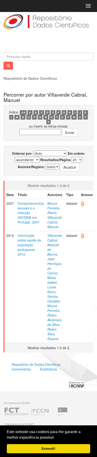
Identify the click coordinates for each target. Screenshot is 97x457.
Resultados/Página (55, 159)
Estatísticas (48, 369)
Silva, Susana (53, 336)
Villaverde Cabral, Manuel (54, 222)
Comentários (21, 369)
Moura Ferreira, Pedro (53, 208)
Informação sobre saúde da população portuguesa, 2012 (29, 245)
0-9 (23, 112)
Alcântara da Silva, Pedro (54, 324)
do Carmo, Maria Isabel (52, 275)
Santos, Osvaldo (53, 298)
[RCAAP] (76, 384)
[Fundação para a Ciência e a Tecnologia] (26, 415)
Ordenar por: (22, 153)
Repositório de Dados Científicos (30, 78)
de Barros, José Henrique (54, 256)
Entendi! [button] (48, 448)
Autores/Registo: (31, 166)
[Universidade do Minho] (62, 415)
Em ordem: (76, 153)
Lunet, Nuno (52, 289)
